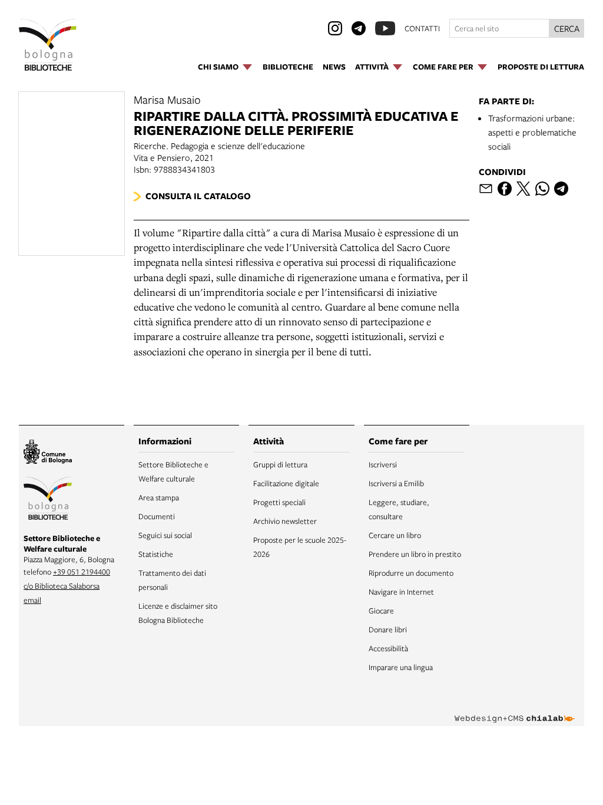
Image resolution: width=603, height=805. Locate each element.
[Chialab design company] (515, 709)
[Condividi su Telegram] (561, 189)
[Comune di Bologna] (48, 453)
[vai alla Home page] (48, 45)
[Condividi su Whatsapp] (542, 189)
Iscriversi (383, 464)
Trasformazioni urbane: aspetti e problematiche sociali (532, 132)
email (32, 600)
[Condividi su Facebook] (505, 189)
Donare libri (388, 629)
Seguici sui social (165, 535)
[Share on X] (523, 189)
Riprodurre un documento (411, 573)
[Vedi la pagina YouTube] (385, 28)
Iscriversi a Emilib (396, 483)
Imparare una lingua (401, 667)
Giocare (381, 610)
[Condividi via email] (486, 189)
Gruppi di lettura (280, 464)
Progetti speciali (279, 502)
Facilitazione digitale (286, 483)
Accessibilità (388, 648)
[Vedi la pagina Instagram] (335, 28)
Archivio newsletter (285, 521)
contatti (422, 28)
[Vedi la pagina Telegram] (359, 28)
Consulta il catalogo (198, 196)
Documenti (156, 516)
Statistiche (155, 554)
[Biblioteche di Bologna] (48, 500)
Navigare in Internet (401, 591)
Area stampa (158, 497)
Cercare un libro (395, 535)
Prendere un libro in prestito (415, 554)
